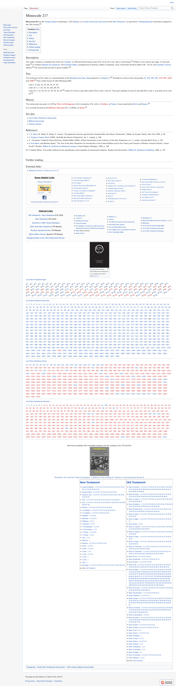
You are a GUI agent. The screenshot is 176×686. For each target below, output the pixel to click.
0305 (86, 394)
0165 (64, 379)
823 (75, 347)
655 (167, 345)
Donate (40, 192)
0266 (165, 388)
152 (154, 313)
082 (84, 370)
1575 (43, 434)
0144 (96, 376)
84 (136, 289)
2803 (96, 353)
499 (84, 345)
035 (168, 365)
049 (84, 368)
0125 (148, 373)
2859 (75, 356)
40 (67, 286)
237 (93, 321)
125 (69, 295)
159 (40, 316)
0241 (33, 388)
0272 (54, 391)
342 (119, 330)
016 (84, 365)
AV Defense (111, 193)
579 (141, 345)
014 (76, 365)
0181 (149, 379)
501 (93, 345)
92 (28, 292)
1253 (158, 347)
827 (93, 347)
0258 (123, 388)
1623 (80, 434)
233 (75, 321)
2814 (154, 353)
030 (146, 365)
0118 (111, 373)
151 (150, 313)
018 (93, 365)
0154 (149, 376)
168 (79, 316)
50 (116, 286)
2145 (59, 437)
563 (128, 431)
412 (136, 336)
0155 (154, 376)
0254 (101, 388)
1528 (169, 78)
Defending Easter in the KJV (116, 198)
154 (163, 313)
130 (98, 295)
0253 (96, 388)
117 (166, 292)
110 (125, 292)
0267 (28, 391)
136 (133, 295)
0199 (101, 382)
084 (93, 370)
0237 (154, 385)
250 (150, 321)
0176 (123, 379)
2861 (86, 356)
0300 (59, 394)
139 (150, 295)
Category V (105, 78)
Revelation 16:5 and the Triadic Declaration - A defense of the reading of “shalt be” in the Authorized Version (98, 477)
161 (49, 316)
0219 (64, 385)
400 (84, 336)
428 (62, 339)
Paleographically (145, 22)
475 (123, 342)
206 (101, 319)
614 (150, 345)
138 (144, 295)
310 (123, 327)
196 (58, 319)
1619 (75, 434)
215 (141, 319)
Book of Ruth (133, 524)
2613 (165, 350)
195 (53, 319)
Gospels (67, 62)
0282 (107, 391)
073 (44, 370)
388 (31, 336)
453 (27, 342)
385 (163, 333)
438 (106, 339)
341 (115, 330)
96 (48, 292)
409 (123, 336)
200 (75, 319)
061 (136, 368)
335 (88, 330)
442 (123, 339)
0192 (64, 382)
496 (71, 345)
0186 (33, 382)
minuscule (93, 22)
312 (132, 327)
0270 (43, 391)
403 (97, 336)
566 (136, 345)
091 (123, 370)
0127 (158, 373)
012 (67, 365)
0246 (59, 388)
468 (93, 342)
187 (163, 316)
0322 (33, 396)
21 (118, 283)
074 (49, 370)
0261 (138, 388)
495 (66, 345)
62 (28, 289)
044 (62, 368)
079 (71, 370)
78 (106, 289)
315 (145, 327)
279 (132, 324)
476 (128, 342)
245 (128, 321)
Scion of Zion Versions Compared (152, 187)
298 (71, 327)
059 (128, 368)
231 (66, 321)
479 (141, 342)
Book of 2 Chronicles (135, 551)
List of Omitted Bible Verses (117, 227)
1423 (163, 347)
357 (40, 333)
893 (128, 347)
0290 (149, 391)
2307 (128, 437)
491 (156, 78)
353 (167, 330)
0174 (112, 379)
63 (33, 289)
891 (119, 347)
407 (115, 336)
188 (167, 316)
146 (128, 313)
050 (88, 368)
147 (132, 313)
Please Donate (44, 182)
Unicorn (111, 219)
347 (141, 330)
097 (150, 370)
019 (98, 365)
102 (79, 292)
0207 (144, 382)
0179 (138, 379)
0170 (91, 379)
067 (163, 368)
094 (136, 370)
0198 (96, 382)
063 (145, 368)
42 (77, 286)
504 (106, 345)
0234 (138, 385)
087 (106, 370)
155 (167, 313)
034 (163, 365)
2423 (107, 350)
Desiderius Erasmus (82, 221)
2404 (144, 437)
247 (136, 321)
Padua (113, 104)
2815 (159, 353)
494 (62, 345)
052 (97, 368)
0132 (38, 376)
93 (33, 292)
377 (128, 333)
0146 (107, 376)
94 (38, 292)
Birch (135, 104)
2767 (75, 353)
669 (53, 347)
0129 (169, 373)
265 (71, 324)
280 (136, 324)
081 (79, 370)
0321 (28, 396)
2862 (91, 356)
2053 (64, 350)
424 (44, 339)
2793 (86, 353)
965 (150, 431)
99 (62, 292)
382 (150, 333)
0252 (91, 388)
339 (106, 330)
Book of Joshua (134, 514)
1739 (38, 350)
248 (141, 321)
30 (162, 283)
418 (163, 336)
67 (53, 289)
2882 (107, 356)
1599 (54, 434)
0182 (154, 379)
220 (163, 319)
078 (66, 370)
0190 (54, 382)
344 (128, 330)
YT (87, 201)
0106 (49, 373)
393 (53, 336)
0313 (128, 394)
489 (40, 345)
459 (53, 342)
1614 (70, 434)
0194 (75, 382)
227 (49, 321)
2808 (123, 353)
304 (97, 327)
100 (67, 292)
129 (92, 295)
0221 (75, 385)
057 (119, 368)
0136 (54, 376)
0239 (165, 385)
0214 (38, 385)
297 (66, 327)
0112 (80, 373)
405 (106, 336)
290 (36, 327)
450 (158, 339)
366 (79, 333)
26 (142, 283)
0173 (107, 379)
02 (30, 365)
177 (119, 316)
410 (128, 336)
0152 (138, 376)
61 (170, 286)
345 (132, 330)
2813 (149, 353)
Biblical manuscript (36, 121)
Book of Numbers (134, 504)
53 (131, 286)
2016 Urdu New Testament (41, 227)
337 (97, 330)
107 (108, 292)
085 (97, 370)
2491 (149, 350)
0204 (128, 382)
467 (88, 342)
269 (88, 324)
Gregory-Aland (51, 22)
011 (63, 365)
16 (145, 78)
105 (96, 292)
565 (132, 345)
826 (88, 347)
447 (145, 339)
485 (167, 342)
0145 (101, 376)
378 (132, 333)
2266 (112, 437)
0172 (101, 379)
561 (119, 431)
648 (136, 431)
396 (66, 336)
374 (115, 333)
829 (101, 347)
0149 (123, 376)
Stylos (110, 196)
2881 (101, 356)
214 (136, 319)
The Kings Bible (78, 193)
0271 (49, 391)
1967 (149, 434)
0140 (75, 376)
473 (115, 342)
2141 (38, 437)
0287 (133, 391)
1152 (147, 347)
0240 (28, 388)
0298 (49, 394)
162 (53, 316)
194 (49, 319)
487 (31, 345)
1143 (142, 347)
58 (155, 286)
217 (160, 420)
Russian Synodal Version (41, 230)
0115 (95, 373)
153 (158, 313)
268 (84, 324)
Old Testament (34, 215)
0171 (96, 379)
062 (141, 368)
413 (141, 336)
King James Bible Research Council (153, 182)
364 (71, 333)
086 (101, 370)
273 (106, 324)
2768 (80, 353)
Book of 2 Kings (134, 541)
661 (49, 347)
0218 (59, 385)
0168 (80, 379)
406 (110, 336)
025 (124, 365)
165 (66, 316)
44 (87, 286)
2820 (43, 356)
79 (111, 289)
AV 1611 (110, 201)
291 (40, 327)
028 (137, 365)
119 (148, 78)
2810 (133, 353)
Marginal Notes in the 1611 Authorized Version (46, 238)
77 (102, 289)
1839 (133, 434)
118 (28, 295)
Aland (88, 78)
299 (75, 327)
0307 (96, 394)
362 (62, 333)
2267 (117, 437)
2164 (64, 437)
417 (158, 336)
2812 (144, 353)
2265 (107, 437)
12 (74, 283)
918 (132, 347)
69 (62, 289)
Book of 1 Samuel (134, 526)
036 (27, 368)
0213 (33, 385)
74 (87, 289)
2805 (107, 353)
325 (44, 330)
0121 (126, 373)
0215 (43, 385)
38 (57, 286)
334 (84, 330)
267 (79, 324)
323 (36, 330)
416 (154, 336)
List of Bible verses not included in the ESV (122, 229)
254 (167, 321)
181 (136, 316)
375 (119, 333)
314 (141, 327)
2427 (112, 350)
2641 (43, 353)
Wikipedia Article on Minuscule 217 (43, 170)
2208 (70, 437)
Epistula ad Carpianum (51, 65)
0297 (43, 394)
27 (147, 283)
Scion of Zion (146, 184)
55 (141, 286)
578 (160, 78)
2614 (28, 353)
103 (85, 292)
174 (106, 316)
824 (79, 347)
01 (27, 365)
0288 (138, 391)
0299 (54, 394)
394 (58, 336)
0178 (133, 379)
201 (79, 319)
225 (40, 321)
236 (88, 321)
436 (97, 339)
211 (123, 319)
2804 (101, 353)
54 (136, 286)
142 (110, 313)
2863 (96, 356)
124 (63, 295)
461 (62, 342)
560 (115, 431)
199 (71, 319)
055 (110, 368)
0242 (38, 388)
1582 (33, 350)
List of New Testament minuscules (42, 118)
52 (126, 286)
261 (53, 324)
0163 (54, 379)
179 (128, 316)
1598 (49, 434)
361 (58, 333)
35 (43, 286)
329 (62, 330)
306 (106, 327)
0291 (154, 391)
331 (71, 330)
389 (36, 336)
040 (44, 368)
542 (110, 431)
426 (53, 339)
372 (106, 333)
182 (141, 316)
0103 (33, 373)
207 (106, 319)
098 (154, 370)
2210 (75, 437)
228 (53, 321)
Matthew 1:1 (112, 217)
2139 (28, 437)
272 (101, 324)
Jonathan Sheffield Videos (150, 195)
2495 (154, 350)
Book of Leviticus (134, 499)
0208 (149, 382)
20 (113, 283)
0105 (43, 373)
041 (49, 368)
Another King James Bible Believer (84, 185)
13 (79, 283)
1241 (153, 347)
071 (36, 370)
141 (106, 313)
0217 (54, 385)
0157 (165, 376)
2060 (75, 350)
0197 (91, 382)
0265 (160, 388)
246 (132, 321)
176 (115, 316)
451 (163, 339)
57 (151, 286)
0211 (165, 382)
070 (31, 370)
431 (75, 339)
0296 (38, 394)
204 (93, 319)
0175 (117, 379)
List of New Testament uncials (36, 361)
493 (58, 345)
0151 (133, 376)
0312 (122, 394)
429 (66, 339)
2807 (117, 353)
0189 (49, 382)
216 (145, 319)
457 (44, 342)
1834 (54, 350)
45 (92, 286)
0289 (144, 391)
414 (145, 336)
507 (119, 345)
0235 (144, 385)
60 (165, 286)
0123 (137, 373)
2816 (165, 353)
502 (97, 345)
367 (84, 333)
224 (36, 321)
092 (128, 370)
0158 (28, 379)
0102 (28, 373)
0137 (59, 376)
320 (167, 327)
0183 (160, 379)
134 (121, 295)
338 (101, 330)
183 (145, 316)
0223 (86, 385)
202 (84, 319)
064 (150, 368)
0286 (128, 391)
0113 (85, 373)
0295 (33, 394)
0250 (80, 388)
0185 (28, 382)
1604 (64, 434)
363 (66, 333)
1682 (96, 434)
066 (158, 368)
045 (66, 368)
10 (64, 283)
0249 (75, 388)
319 (163, 327)
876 (115, 347)
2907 (112, 356)
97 (53, 292)
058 (123, 368)
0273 (59, 391)
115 (154, 292)
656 (27, 347)
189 (27, 319)
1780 (43, 350)
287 (167, 324)
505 (110, 345)
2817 (28, 356)
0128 (163, 373)
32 (28, 286)
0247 (64, 388)
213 (132, 319)
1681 (91, 434)
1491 (28, 434)
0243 (43, 388)
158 (36, 316)
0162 (49, 379)
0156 (160, 376)
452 (167, 339)
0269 (38, 391)
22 (123, 283)
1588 (32, 81)
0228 (112, 385)
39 (62, 286)
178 (123, 316)
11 (69, 283)
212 (128, 319)
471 (106, 342)
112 (137, 292)
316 (149, 327)
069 (27, 370)
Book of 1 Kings (134, 536)
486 (27, 345)
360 (53, 333)
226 (44, 321)
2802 (91, 353)
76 (97, 289)
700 (66, 347)
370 (97, 333)
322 (31, 330)
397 (71, 336)
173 (101, 316)
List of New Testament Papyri (36, 280)
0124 (142, 373)
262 (58, 324)
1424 (168, 347)
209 (115, 319)
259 (44, 324)
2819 (38, 356)
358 (44, 333)
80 (116, 289)
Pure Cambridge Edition (116, 232)
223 (31, 321)
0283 (112, 391)
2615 (33, 353)
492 (53, 345)
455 (36, 342)
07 (48, 365)
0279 (91, 391)
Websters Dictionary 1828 (116, 191)
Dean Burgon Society (80, 188)
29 (157, 283)
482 (154, 342)
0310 (112, 394)
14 (84, 283)
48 (106, 286)
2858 (70, 356)
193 (44, 319)
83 (131, 289)
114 (149, 292)
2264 (101, 437)
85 (141, 289)
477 (132, 342)
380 (141, 333)
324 (40, 330)
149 (141, 313)
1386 (165, 431)
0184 (165, 379)
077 (62, 370)
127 (80, 295)
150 (145, 313)
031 (150, 365)
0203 (123, 382)
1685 (112, 434)
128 (86, 295)
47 (102, 286)
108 (114, 292)
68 (57, 289)
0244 (49, 388)
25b (106, 405)
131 (104, 295)
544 (128, 345)
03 (34, 365)
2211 (80, 437)
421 (31, 339)
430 (71, 339)
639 (154, 345)
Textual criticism (35, 124)
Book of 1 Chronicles (135, 546)
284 (154, 324)
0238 (160, 385)
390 (40, 336)
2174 (91, 350)
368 (88, 333)
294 (53, 327)
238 (97, 321)
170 (88, 316)
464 (75, 342)
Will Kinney (146, 223)
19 (108, 283)
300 (79, 327)
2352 (138, 437)
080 (75, 370)
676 (58, 347)
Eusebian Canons (164, 65)
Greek (86, 22)
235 (84, 321)
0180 (144, 379)
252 (158, 321)
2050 (59, 350)
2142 (43, 437)
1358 (160, 431)
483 (158, 342)
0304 (80, 394)
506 (115, 345)
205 (97, 319)
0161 (43, 379)
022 (111, 365)
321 (27, 330)
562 (123, 431)
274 (110, 324)
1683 (101, 434)
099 (158, 370)
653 (158, 345)
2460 (138, 350)
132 (109, 295)
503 (101, 345)
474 (119, 342)
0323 (38, 396)
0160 (38, 379)
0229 (117, 385)
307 (110, 327)
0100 (163, 370)
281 (141, 324)
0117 (106, 373)
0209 (154, 382)
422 (36, 339)
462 (66, 342)
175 (110, 316)
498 (79, 345)
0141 (80, 376)
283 (150, 324)
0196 (86, 382)
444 (132, 339)
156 (27, 316)
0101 (169, 370)
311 (128, 327)
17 (98, 283)
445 (136, 339)
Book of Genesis (134, 487)
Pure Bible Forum (147, 197)
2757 (64, 353)
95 (43, 292)
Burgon (145, 104)
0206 (138, 382)
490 (44, 345)
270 (93, 324)
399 (79, 336)
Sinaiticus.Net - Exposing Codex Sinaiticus (121, 186)
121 (46, 295)
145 (123, 313)
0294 (28, 394)
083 (88, 370)
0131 (33, 376)
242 (115, 321)
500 (88, 345)
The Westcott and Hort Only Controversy (122, 222)
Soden (76, 22)
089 (115, 370)
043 (58, 368)
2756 (59, 353)
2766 (70, 353)
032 (154, 365)
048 (79, 368)
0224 (91, 385)
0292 (160, 391)
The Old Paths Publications (81, 178)
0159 (33, 379)
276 (119, 324)
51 (121, 286)
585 (145, 345)
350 (154, 330)
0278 (86, 391)
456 (40, 342)
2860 (80, 356)
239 (101, 321)
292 (44, 327)
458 (49, 342)
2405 (149, 437)
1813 (49, 350)
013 (71, 365)
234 (79, 321)
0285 (123, 391)
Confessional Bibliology (149, 179)
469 (97, 342)
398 (75, 336)
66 (48, 289)
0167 (75, 379)
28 (152, 283)
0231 (128, 385)
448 (150, 339)
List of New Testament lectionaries (153, 231)
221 (167, 319)
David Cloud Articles (148, 200)
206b (112, 420)
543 (123, 345)
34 (38, 286)
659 (40, 347)
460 (58, 342)
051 (93, 368)
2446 (133, 350)
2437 (117, 350)
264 (66, 324)
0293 (165, 391)
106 (102, 292)
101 (73, 292)
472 (110, 342)
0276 (75, 391)
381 (145, 333)
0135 (49, 376)
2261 (91, 437)
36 (48, 286)
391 (44, 336)
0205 (133, 382)
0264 (154, 388)
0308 (101, 394)
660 (44, 347)
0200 (107, 382)
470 (101, 342)
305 (101, 327)
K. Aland (34, 134)
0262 (144, 388)
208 (110, 319)
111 (131, 292)
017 (89, 365)
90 (165, 289)
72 (77, 289)
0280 (96, 391)
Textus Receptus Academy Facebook (44, 202)
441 (119, 339)
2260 (85, 437)
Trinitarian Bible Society (115, 188)
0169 (86, 379)
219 (158, 319)
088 (110, 370)
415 (149, 336)
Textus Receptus (81, 223)
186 (158, 316)
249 (145, 321)
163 (58, 316)
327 (53, 330)
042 (53, 368)
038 (36, 368)
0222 (80, 385)
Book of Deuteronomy (136, 509)
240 (106, 321)
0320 (165, 394)
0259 (128, 388)
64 (38, 289)
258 (40, 324)
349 (150, 330)
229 (58, 321)
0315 (138, 394)
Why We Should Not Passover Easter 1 (155, 220)
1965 (138, 434)
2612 (160, 350)
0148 (117, 376)
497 (75, 345)
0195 (80, 382)
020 (102, 365)
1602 (59, 434)
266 (75, 324)
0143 (91, 376)
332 (75, 330)
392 (49, 336)
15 (89, 283)
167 (75, 316)
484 (163, 342)
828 (97, 347)
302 (88, 327)
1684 (107, 434)
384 (158, 333)
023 (115, 365)
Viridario (104, 104)
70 (67, 289)
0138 (64, 376)
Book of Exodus (134, 494)
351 (158, 330)
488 (36, 345)
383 (154, 333)
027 (133, 365)
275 (115, 324)
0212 (28, 385)
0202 (117, 382)
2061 (80, 350)
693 (164, 78)
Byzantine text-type (78, 78)
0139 (70, 376)
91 (170, 289)
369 (93, 333)
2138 (165, 434)
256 (31, 324)
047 (75, 368)
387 (27, 336)
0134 (43, 376)
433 (84, 339)
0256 (112, 388)
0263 (149, 388)
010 (58, 365)
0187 (38, 382)
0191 (59, 382)
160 (44, 316)
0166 (70, 379)
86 (146, 289)
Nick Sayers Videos (114, 180)
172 (97, 316)
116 (160, 292)
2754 (49, 353)
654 (163, 345)
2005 (154, 434)
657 (31, 347)
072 (40, 370)
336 (93, 330)
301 (84, 327)
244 (123, 321)
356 (36, 333)
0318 (154, 394)
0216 (49, 385)
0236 (149, 385)
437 (101, 339)
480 (145, 342)
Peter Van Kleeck (78, 201)
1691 (123, 434)
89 (160, 289)
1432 (28, 350)
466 (84, 342)
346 (136, 330)
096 (145, 370)
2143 (49, 437)
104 (91, 292)
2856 (59, 356)
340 (110, 330)
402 (93, 336)
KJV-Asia (110, 183)
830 (106, 347)
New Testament (119, 22)
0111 (75, 373)
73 (82, 289)
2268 (96, 350)
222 (27, 321)
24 (133, 283)
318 (158, 327)
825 (84, 347)
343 (123, 330)
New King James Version (116, 224)
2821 (49, 356)
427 (58, 339)
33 (33, 286)
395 (62, 336)
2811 (138, 353)
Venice (82, 108)
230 (62, 321)
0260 (133, 388)
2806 (112, 353)
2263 (96, 437)
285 (158, 324)
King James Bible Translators (82, 196)
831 (110, 347)
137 (138, 295)
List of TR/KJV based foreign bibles (153, 225)
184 (150, 316)
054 (106, 368)
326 (49, 330)
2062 (86, 350)
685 (62, 347)
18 (103, 283)
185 (154, 316)
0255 (107, 388)
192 (40, 319)
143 (115, 313)
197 (62, 319)
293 (49, 327)
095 (141, 370)
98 (57, 292)
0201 (112, 382)
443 (128, 339)
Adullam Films (146, 189)
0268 (33, 391)
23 (128, 283)
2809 (128, 353)
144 (119, 313)
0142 (86, 376)
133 (115, 295)
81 (121, 289)
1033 (155, 431)
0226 (101, 385)
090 (119, 370)
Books (78, 230)
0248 (70, 388)
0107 (54, 373)
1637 (86, 434)
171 (93, 316)
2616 (38, 353)
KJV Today (76, 183)
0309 (107, 394)
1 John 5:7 (79, 218)
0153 (144, 376)
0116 (100, 373)
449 (154, 339)
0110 (70, 373)
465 (79, 342)
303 (93, 327)
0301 (64, 394)
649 (141, 431)
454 (31, 342)
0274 (64, 391)
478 (136, 342)
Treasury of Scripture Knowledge (83, 191)
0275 (70, 391)
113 (143, 292)
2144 (54, 437)
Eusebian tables (70, 65)
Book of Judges (134, 519)
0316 (144, 394)
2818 (33, 356)
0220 (70, 385)
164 (62, 316)
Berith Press (111, 178)
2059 (70, 350)
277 (123, 324)
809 (145, 431)
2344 (101, 350)
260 (49, 324)
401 (88, 336)
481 (150, 342)
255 (27, 324)
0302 (70, 394)
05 (41, 365)
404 (101, 336)
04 (37, 365)
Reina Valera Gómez (37, 234)
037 (31, 368)
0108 (59, 373)
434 (88, 339)
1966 (144, 434)
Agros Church (80, 233)
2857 (64, 356)
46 (97, 286)
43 (82, 286)
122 (52, 295)
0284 (117, 391)
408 (119, 336)
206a (106, 420)
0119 (116, 373)
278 (128, 324)
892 (123, 347)
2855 (54, 356)
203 (88, 319)
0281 (101, 391)
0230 (123, 385)
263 (62, 324)
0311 (117, 394)
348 (145, 330)
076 (58, 370)
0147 (112, 376)
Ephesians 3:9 (147, 218)
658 (36, 347)
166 (71, 316)
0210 (160, 382)
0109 (64, 373)
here (95, 276)
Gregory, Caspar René (40, 137)
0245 (54, 388)
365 (75, 333)
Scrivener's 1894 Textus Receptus (46, 223)
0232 (133, 385)
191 (36, 319)
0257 (117, 388)
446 (141, 339)
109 (120, 292)
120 (40, 295)
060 (132, 368)
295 (58, 327)
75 (92, 289)
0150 (128, 376)
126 (75, 295)
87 (151, 289)
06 (44, 365)
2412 (165, 437)
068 (167, 368)
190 (31, 319)
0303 (75, 394)
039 (40, 368)
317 (154, 327)
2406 (154, 437)
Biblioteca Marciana (57, 108)
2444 (123, 350)
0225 (96, 385)
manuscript (102, 22)
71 (72, 289)
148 (136, 313)
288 (27, 327)
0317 (149, 394)
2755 (54, 353)
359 (49, 333)
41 (72, 286)
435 (93, 339)
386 (167, 333)
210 (119, 319)
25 (138, 283)
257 (36, 324)
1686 (117, 434)
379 (136, 333)
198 (66, 319)
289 (31, 327)
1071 (137, 347)
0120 (121, 373)
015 (80, 365)
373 (110, 333)
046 (71, 368)
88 (155, 289)
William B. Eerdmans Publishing (141, 150)
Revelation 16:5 (80, 216)
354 (27, 333)
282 (145, 324)
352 (163, 330)
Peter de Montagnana (66, 104)
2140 (33, 437)
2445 (128, 350)
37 (53, 286)
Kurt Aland (35, 143)
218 (154, 319)
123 (57, 295)
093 (132, 370)
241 (110, 321)
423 (40, 339)
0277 (80, 391)
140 (156, 295)
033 (159, 365)
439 (110, 339)
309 (119, 327)
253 (163, 321)
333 (79, 330)
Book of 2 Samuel (134, 532)
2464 (144, 350)
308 (115, 327)
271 (97, 324)
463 (71, 342)
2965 (117, 356)
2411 (159, 437)
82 (126, 289)
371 (101, 333)
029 (141, 365)
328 (58, 330)
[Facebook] (44, 197)
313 (136, 327)
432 (79, 339)
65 (43, 289)
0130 (28, 376)
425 (49, 339)
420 (27, 339)
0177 (128, 379)
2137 (160, 434)
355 (31, 333)
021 (106, 365)
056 (115, 368)
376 (123, 333)
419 (167, 336)
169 (84, 316)
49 (111, 286)
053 (101, 368)
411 (132, 336)
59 (160, 286)
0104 (38, 373)
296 (62, 327)
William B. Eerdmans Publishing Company (60, 146)
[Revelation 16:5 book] (99, 461)
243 (119, 321)
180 (132, 316)
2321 (133, 437)
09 (55, 365)
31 (167, 283)
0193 (70, 382)
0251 (86, 388)
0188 (43, 382)
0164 (59, 379)
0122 (132, 373)
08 (51, 365)
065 (154, 368)
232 (71, 321)
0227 (107, 385)
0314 (133, 394)
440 (115, 339)
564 (132, 431)
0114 (90, 373)
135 (127, 295)
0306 (91, 394)
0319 (159, 394)
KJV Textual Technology (149, 192)
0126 (153, 373)
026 (128, 365)
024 (119, 365)
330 (152, 78)
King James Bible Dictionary (82, 198)
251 (154, 321)
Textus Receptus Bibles (80, 180)
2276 (122, 437)
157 (31, 316)
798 (71, 347)
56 (146, 286)
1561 (38, 434)
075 (53, 370)
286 (163, 324)
